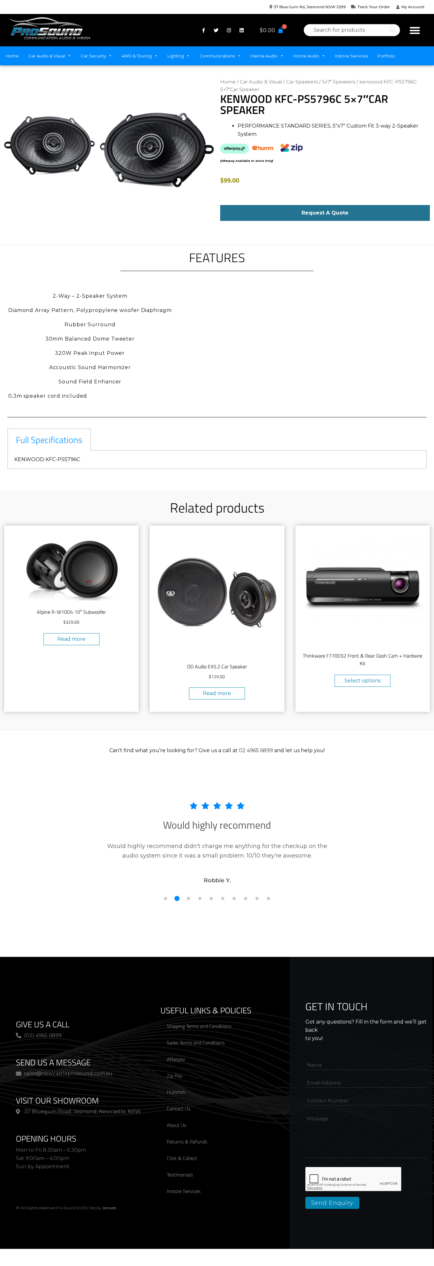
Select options (362, 681)
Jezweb (109, 1207)
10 (268, 898)
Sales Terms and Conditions (196, 1042)
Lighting (175, 55)
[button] (414, 30)
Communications (217, 55)
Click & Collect (182, 1158)
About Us (176, 1125)
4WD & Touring (137, 55)
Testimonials (180, 1174)
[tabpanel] (217, 460)
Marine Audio (264, 55)
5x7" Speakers (338, 82)
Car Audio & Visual (46, 55)
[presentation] (353, 1179)
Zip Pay (174, 1075)
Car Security (93, 55)
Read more (71, 639)
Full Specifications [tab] (49, 440)
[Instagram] (229, 30)
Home (12, 55)
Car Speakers (302, 82)
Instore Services (351, 55)
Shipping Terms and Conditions (199, 1026)
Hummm (176, 1092)
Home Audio (306, 55)
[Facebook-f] (203, 30)
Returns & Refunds (187, 1141)
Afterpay (176, 1059)
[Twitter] (216, 30)
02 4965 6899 (256, 750)
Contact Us (178, 1108)
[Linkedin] (241, 30)
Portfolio (386, 55)
